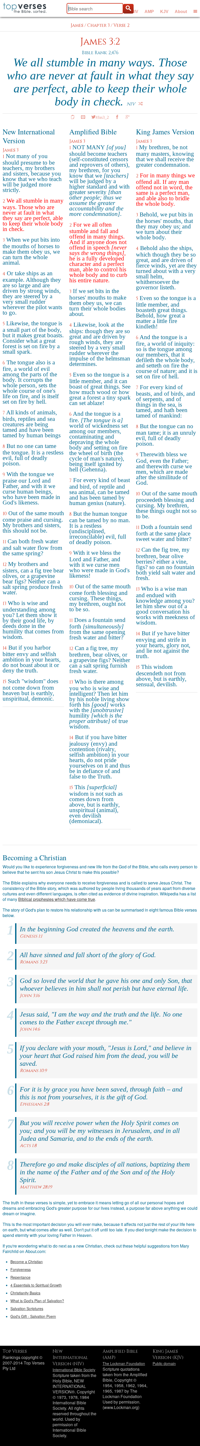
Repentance (20, 1277)
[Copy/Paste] (72, 117)
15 (4, 682)
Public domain (164, 1363)
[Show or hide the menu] (195, 11)
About (181, 11)
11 (4, 542)
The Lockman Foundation (124, 1363)
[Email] (83, 117)
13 (4, 604)
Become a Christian (26, 1261)
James (77, 25)
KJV (164, 11)
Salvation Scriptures (26, 1308)
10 (5, 514)
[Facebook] (117, 117)
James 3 (10, 150)
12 (5, 565)
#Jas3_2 (102, 117)
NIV (134, 11)
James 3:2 (100, 42)
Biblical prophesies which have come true (56, 899)
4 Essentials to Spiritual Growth (36, 1285)
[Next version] (140, 103)
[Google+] (127, 117)
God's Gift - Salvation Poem (33, 1316)
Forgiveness (20, 1269)
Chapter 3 (98, 25)
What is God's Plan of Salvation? (37, 1300)
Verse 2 (121, 25)
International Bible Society (74, 1369)
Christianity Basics (25, 1292)
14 (5, 648)
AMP (149, 11)
